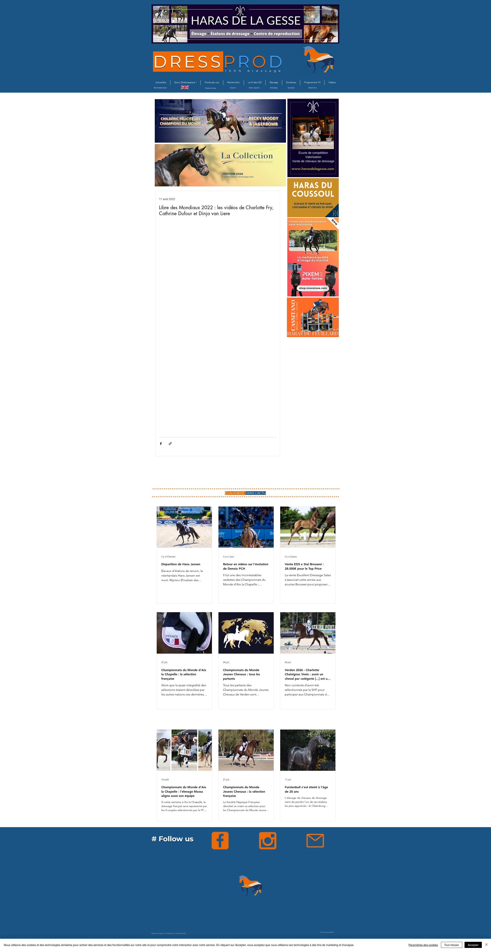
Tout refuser (451, 945)
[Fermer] (486, 945)
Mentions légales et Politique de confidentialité (169, 933)
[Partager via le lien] (170, 443)
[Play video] (217, 257)
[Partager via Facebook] (161, 443)
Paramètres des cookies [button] (423, 945)
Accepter (473, 945)
